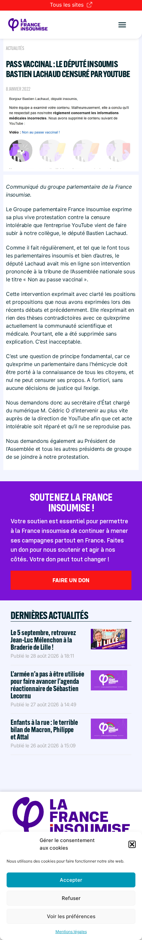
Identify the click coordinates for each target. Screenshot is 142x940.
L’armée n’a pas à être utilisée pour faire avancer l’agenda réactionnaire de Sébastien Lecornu (47, 684)
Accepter (71, 880)
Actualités (15, 48)
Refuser (71, 898)
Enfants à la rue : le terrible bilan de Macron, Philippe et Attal (44, 729)
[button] (132, 844)
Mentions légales (71, 931)
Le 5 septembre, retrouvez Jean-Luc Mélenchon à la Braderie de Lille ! (43, 640)
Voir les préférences (71, 916)
